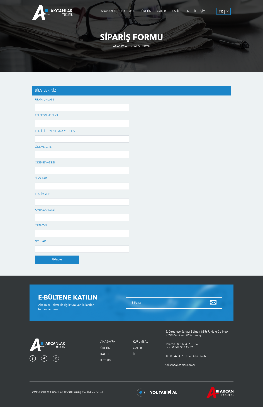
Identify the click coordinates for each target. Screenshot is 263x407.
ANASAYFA (108, 11)
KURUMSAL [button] (128, 11)
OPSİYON (41, 225)
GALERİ (162, 11)
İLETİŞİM (199, 11)
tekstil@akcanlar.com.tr (180, 365)
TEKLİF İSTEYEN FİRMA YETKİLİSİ (55, 131)
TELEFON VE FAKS (46, 115)
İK (187, 11)
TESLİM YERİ (42, 194)
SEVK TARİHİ (42, 178)
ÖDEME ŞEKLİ (43, 147)
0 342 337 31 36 (187, 344)
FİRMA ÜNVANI (44, 100)
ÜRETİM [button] (146, 11)
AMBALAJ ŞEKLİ (45, 210)
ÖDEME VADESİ (45, 162)
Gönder (57, 259)
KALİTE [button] (176, 11)
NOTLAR (40, 241)
